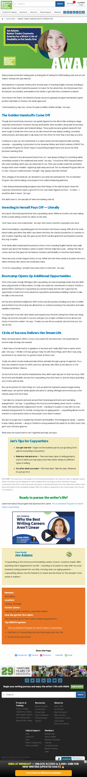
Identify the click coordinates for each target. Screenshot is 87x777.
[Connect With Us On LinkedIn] (74, 12)
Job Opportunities (51, 746)
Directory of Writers (61, 724)
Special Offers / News (24, 721)
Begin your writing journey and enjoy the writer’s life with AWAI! (43, 686)
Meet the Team (60, 715)
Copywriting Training (23, 712)
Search (60, 4)
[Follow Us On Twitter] (67, 12)
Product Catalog (22, 709)
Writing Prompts (41, 718)
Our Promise (58, 709)
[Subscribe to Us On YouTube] (80, 12)
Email (69, 655)
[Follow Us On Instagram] (77, 12)
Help (27, 734)
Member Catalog (51, 749)
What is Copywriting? (33, 743)
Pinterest (47, 655)
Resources (23, 12)
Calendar (48, 743)
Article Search (40, 709)
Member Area (50, 734)
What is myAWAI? (32, 746)
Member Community (52, 740)
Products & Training (9, 12)
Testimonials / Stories (62, 718)
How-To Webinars (41, 715)
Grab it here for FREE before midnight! (43, 773)
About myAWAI (50, 737)
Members (57, 12)
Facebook (22, 655)
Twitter (34, 655)
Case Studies (11, 19)
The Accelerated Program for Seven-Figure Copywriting (35, 628)
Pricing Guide (40, 712)
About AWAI (58, 706)
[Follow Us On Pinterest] (71, 12)
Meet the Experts (60, 712)
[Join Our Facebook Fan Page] (64, 12)
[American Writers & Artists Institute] (6, 5)
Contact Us (30, 737)
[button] (70, 4)
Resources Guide (41, 706)
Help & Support (45, 12)
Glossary (38, 721)
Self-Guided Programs (24, 715)
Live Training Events (23, 718)
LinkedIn (59, 655)
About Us (33, 12)
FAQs (27, 740)
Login (47, 751)
